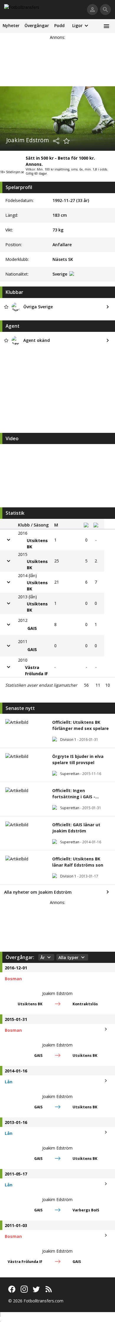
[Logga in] (92, 9)
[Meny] (106, 26)
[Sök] (105, 9)
